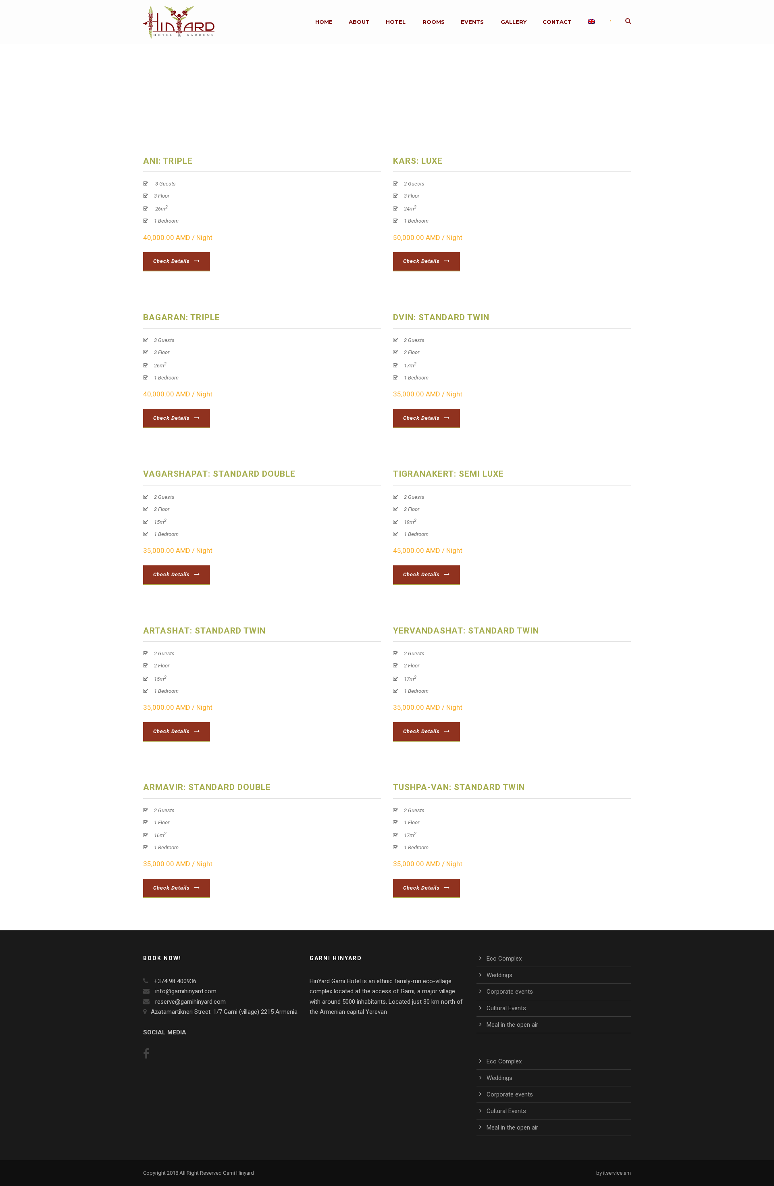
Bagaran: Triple (181, 317)
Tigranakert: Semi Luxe (448, 474)
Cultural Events (506, 1008)
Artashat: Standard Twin (204, 631)
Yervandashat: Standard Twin (466, 631)
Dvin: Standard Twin (441, 317)
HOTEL (396, 22)
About (359, 22)
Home (324, 22)
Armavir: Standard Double (207, 787)
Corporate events (510, 991)
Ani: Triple (168, 161)
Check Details (171, 261)
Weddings (499, 975)
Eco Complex (504, 958)
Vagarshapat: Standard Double (219, 474)
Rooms (433, 22)
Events (472, 22)
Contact (557, 22)
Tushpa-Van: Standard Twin (459, 787)
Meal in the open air (512, 1024)
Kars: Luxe (418, 161)
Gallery (513, 22)
